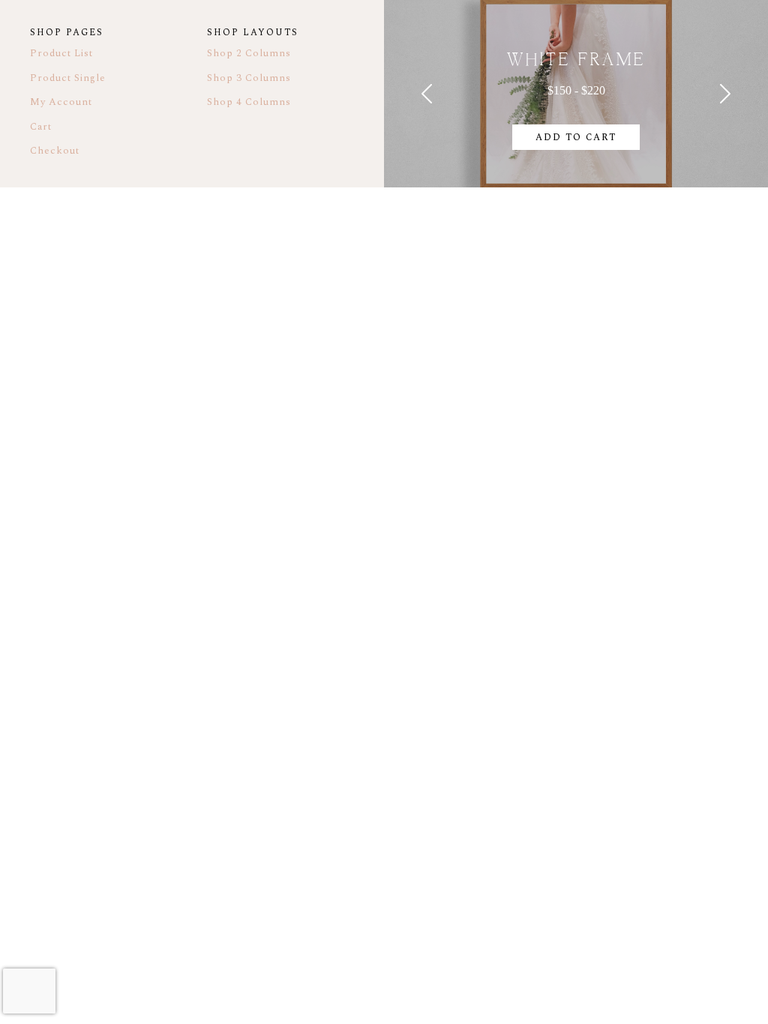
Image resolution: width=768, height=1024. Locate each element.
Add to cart (576, 137)
